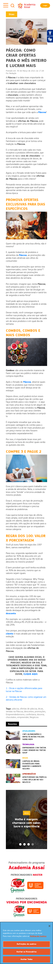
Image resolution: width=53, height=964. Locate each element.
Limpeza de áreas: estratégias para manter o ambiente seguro (31, 765)
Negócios (34, 717)
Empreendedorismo (15, 714)
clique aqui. (30, 674)
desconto (11, 613)
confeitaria (31, 714)
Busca (12, 5)
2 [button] (24, 844)
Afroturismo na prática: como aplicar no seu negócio (34, 779)
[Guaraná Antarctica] (18, 885)
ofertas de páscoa (28, 708)
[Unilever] (35, 885)
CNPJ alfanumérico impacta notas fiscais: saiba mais (33, 736)
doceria (40, 714)
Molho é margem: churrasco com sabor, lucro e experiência (26, 822)
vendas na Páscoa (14, 711)
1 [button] (20, 844)
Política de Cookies (38, 936)
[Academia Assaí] (26, 5)
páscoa (15, 708)
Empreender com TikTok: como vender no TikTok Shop (34, 750)
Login (45, 5)
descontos (29, 711)
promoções (40, 711)
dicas (40, 708)
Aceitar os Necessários (26, 952)
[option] (26, 819)
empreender (23, 717)
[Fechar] (49, 926)
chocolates (11, 717)
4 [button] (33, 844)
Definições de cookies (26, 944)
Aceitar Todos (27, 959)
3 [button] (28, 844)
